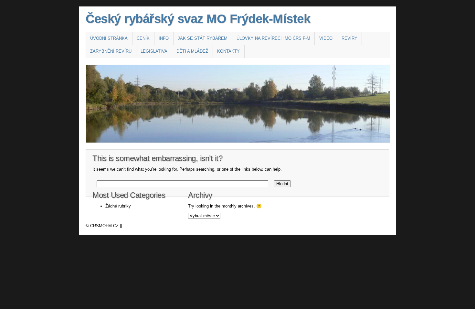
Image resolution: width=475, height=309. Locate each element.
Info (164, 38)
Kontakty (228, 51)
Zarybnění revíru (111, 51)
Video (325, 38)
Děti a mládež (192, 51)
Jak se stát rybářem (202, 38)
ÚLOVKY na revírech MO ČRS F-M (273, 38)
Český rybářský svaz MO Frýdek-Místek (198, 19)
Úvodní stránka (109, 38)
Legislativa (154, 51)
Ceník (143, 38)
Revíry (349, 38)
